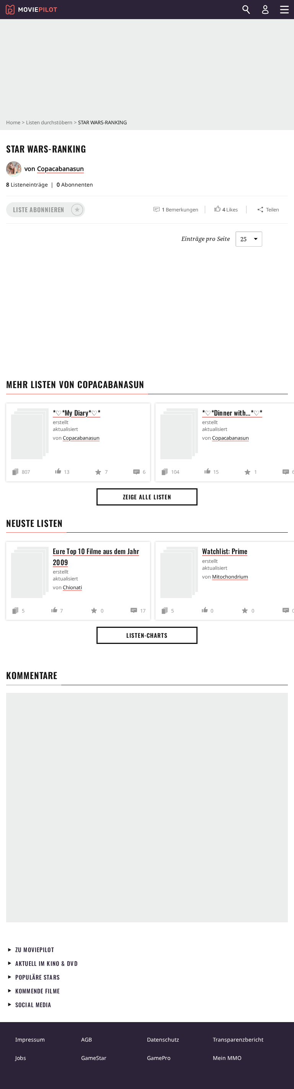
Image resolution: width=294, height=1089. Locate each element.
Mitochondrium (230, 576)
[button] (45, 209)
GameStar (93, 1057)
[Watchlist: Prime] (181, 573)
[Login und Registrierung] (265, 9)
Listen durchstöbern (49, 122)
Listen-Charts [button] (147, 635)
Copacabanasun (60, 168)
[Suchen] (246, 9)
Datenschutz (163, 1039)
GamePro (158, 1057)
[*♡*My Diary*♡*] (32, 435)
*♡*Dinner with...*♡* (232, 413)
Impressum (30, 1039)
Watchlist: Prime (224, 551)
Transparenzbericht (238, 1039)
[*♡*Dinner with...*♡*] (181, 435)
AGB (86, 1039)
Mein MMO (227, 1057)
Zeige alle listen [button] (147, 496)
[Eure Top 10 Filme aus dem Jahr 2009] (32, 573)
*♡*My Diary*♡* (76, 413)
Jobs (20, 1057)
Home (13, 122)
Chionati (72, 587)
